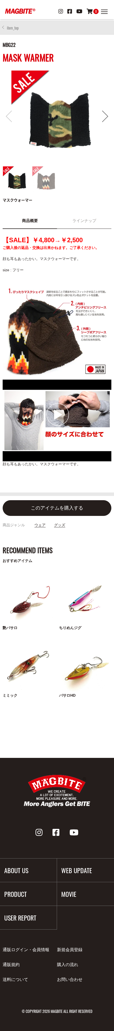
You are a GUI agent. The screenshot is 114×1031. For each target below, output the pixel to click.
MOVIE (68, 894)
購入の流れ (67, 964)
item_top (13, 28)
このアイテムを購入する (57, 508)
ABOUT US (16, 870)
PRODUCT (15, 894)
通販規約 (11, 964)
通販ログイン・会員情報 (26, 949)
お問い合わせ (69, 979)
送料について (15, 979)
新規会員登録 (69, 949)
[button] (105, 116)
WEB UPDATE (76, 870)
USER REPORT (20, 917)
